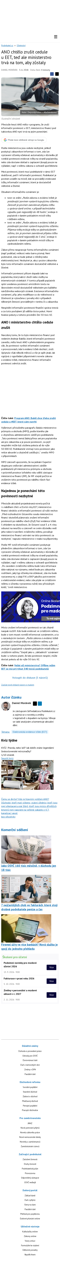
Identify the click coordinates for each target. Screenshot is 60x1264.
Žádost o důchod (30, 1096)
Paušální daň (30, 1074)
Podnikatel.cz (7, 45)
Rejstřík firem (30, 1254)
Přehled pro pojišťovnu (30, 1214)
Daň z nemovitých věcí (30, 1065)
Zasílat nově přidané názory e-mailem (17, 685)
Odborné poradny (30, 1250)
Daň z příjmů (30, 1200)
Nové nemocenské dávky (30, 1137)
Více (51, 967)
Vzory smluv (30, 1241)
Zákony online (30, 1236)
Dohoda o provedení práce (30, 1051)
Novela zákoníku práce (30, 1132)
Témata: (5, 731)
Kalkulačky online (30, 1231)
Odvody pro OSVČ (30, 1055)
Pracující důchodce (30, 1110)
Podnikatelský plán (30, 1168)
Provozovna (30, 1173)
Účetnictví (21, 45)
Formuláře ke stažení (30, 1245)
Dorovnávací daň (30, 1060)
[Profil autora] (5, 706)
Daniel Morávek (9, 69)
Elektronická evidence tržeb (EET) (30, 731)
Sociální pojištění (30, 1087)
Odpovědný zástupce (30, 1177)
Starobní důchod (30, 1092)
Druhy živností (30, 1164)
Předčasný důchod (30, 1101)
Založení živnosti (30, 1159)
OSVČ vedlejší (30, 1182)
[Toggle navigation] (55, 37)
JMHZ (30, 1123)
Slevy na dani (30, 1204)
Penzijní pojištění (30, 1105)
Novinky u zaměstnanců (30, 1141)
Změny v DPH (30, 1069)
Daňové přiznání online (30, 1218)
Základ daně (30, 1195)
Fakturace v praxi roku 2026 (19, 978)
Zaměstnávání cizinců (30, 1146)
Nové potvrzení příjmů (30, 1128)
